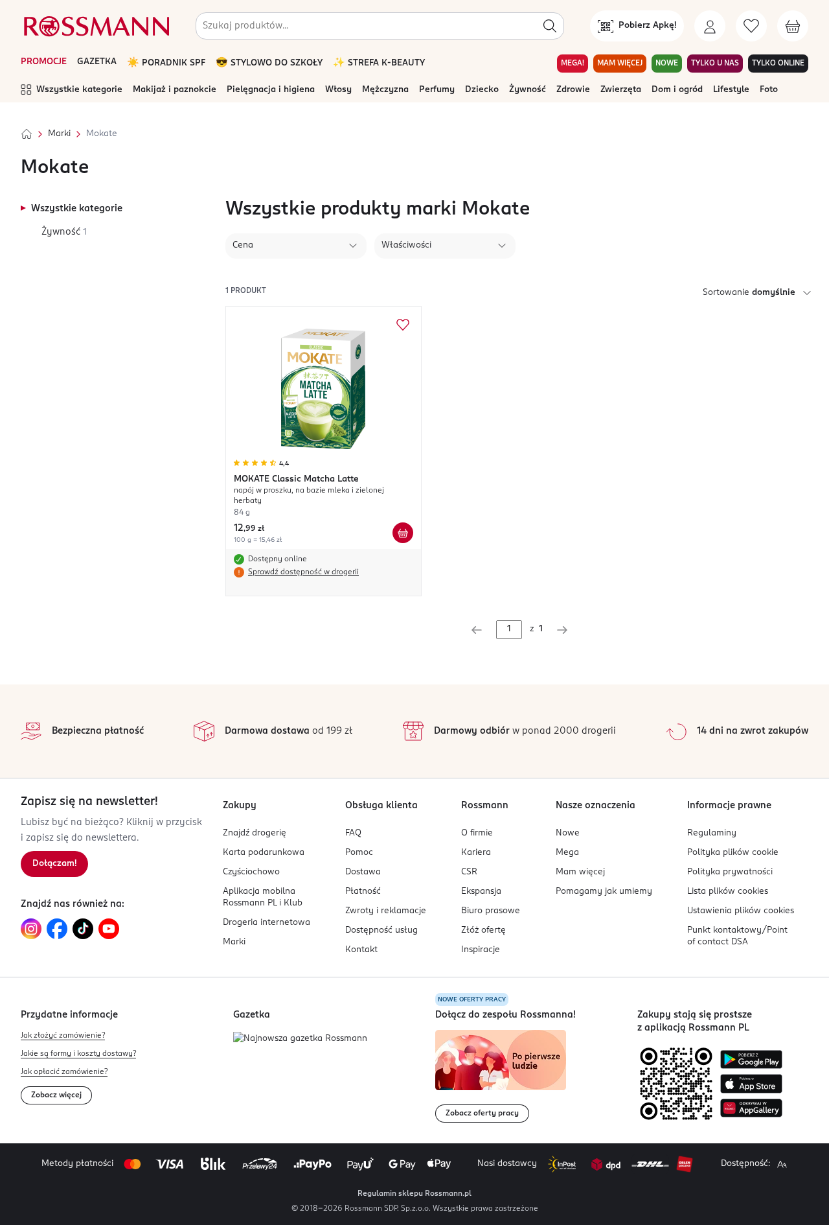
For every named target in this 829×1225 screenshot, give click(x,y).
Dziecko (482, 90)
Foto (769, 90)
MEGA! (572, 63)
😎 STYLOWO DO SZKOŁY (269, 63)
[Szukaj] (550, 26)
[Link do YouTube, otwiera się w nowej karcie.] (108, 928)
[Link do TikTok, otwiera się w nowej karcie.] (83, 928)
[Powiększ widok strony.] (781, 1164)
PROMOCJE (44, 62)
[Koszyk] (792, 25)
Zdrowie (573, 90)
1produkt (245, 291)
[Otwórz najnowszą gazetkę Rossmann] (300, 1039)
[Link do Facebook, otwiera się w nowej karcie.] (57, 928)
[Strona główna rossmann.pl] (95, 26)
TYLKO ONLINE (778, 63)
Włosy (338, 90)
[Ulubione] (751, 25)
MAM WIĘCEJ (619, 63)
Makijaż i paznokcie (174, 90)
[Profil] (709, 25)
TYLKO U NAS (715, 63)
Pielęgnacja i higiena (271, 90)
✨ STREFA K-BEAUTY (379, 63)
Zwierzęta (620, 90)
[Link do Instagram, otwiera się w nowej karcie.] (31, 928)
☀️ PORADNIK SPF (166, 63)
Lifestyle (731, 90)
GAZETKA (97, 62)
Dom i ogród (677, 90)
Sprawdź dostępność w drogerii (303, 572)
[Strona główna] (26, 134)
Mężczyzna (385, 90)
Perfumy (437, 90)
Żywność (527, 90)
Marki (59, 134)
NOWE (666, 63)
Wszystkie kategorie (79, 90)
